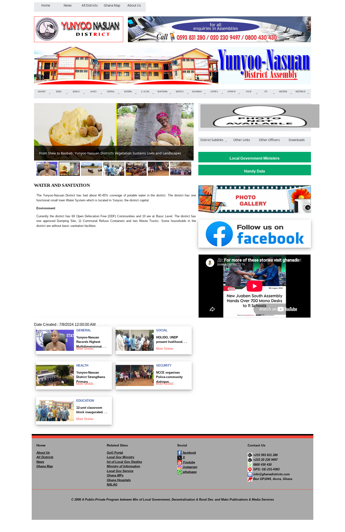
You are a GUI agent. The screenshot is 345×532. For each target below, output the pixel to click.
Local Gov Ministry (120, 457)
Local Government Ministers (255, 158)
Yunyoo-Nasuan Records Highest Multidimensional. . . (91, 342)
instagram (189, 467)
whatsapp (189, 472)
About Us (43, 452)
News (40, 462)
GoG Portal (115, 452)
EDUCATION (85, 400)
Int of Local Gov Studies (124, 462)
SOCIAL (162, 330)
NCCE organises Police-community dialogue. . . (169, 377)
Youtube (188, 462)
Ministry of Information (123, 466)
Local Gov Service (120, 471)
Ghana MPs (115, 475)
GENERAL (83, 330)
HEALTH (82, 365)
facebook (189, 452)
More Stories (85, 348)
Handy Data (254, 171)
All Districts (44, 457)
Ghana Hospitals (119, 480)
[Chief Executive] (254, 116)
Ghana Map (44, 466)
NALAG (112, 484)
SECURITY (164, 365)
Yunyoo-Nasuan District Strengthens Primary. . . (90, 377)
